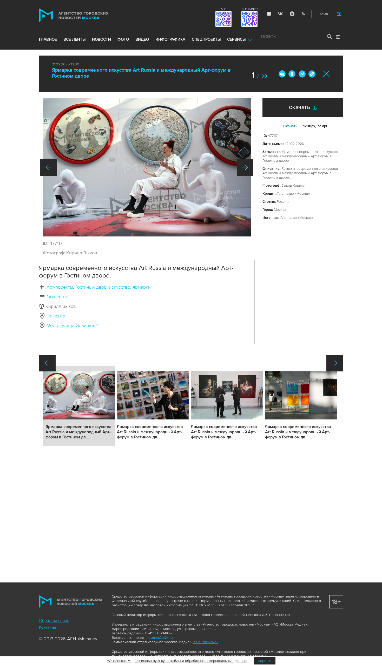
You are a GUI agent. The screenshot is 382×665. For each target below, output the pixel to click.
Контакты (47, 627)
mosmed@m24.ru (159, 637)
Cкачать (290, 126)
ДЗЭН (269, 14)
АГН (223, 9)
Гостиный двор (91, 287)
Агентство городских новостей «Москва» (83, 15)
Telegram (292, 14)
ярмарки (142, 287)
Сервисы (236, 39)
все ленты (74, 39)
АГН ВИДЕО (250, 9)
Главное (48, 39)
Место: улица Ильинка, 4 (73, 325)
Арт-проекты (60, 287)
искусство (119, 287)
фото (123, 39)
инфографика (170, 39)
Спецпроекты (206, 39)
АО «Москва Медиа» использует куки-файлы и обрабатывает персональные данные (177, 661)
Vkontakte (280, 14)
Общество (57, 297)
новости (101, 39)
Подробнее (79, 406)
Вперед (245, 167)
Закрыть (326, 73)
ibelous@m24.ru (205, 642)
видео (142, 39)
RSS (303, 14)
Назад (48, 167)
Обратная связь (54, 620)
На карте (56, 316)
